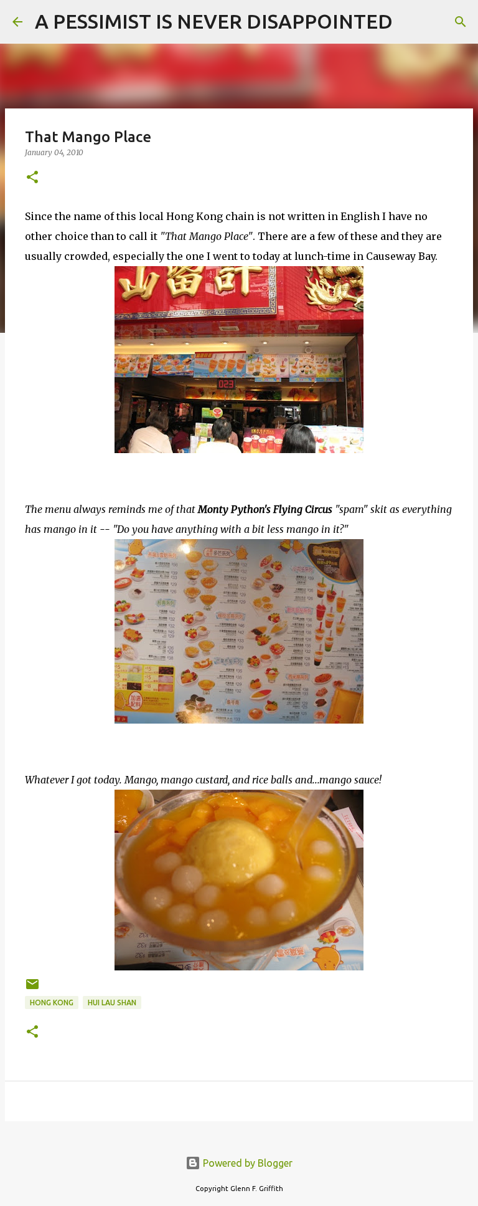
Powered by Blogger (246, 1163)
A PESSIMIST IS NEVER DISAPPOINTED (214, 21)
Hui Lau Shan (112, 1002)
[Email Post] (32, 989)
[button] (32, 178)
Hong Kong (51, 1002)
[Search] (410, 22)
